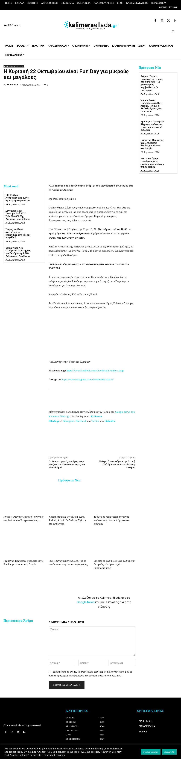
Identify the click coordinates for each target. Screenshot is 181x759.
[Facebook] (132, 20)
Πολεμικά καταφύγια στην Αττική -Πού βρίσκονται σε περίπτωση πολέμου (117, 464)
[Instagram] (138, 20)
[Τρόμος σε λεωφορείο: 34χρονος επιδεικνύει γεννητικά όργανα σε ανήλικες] (114, 499)
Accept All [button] (169, 751)
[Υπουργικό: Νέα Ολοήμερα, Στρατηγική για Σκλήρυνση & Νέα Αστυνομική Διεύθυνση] (38, 251)
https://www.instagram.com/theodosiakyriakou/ (87, 379)
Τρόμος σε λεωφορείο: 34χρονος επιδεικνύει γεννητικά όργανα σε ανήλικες (111, 520)
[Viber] (123, 84)
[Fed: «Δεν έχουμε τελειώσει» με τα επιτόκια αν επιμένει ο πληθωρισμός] (69, 543)
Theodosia (12, 84)
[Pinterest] (131, 84)
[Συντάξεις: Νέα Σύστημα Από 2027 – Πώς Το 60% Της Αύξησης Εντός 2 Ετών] (38, 214)
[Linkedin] (150, 20)
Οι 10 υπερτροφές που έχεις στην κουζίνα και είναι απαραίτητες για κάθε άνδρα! (67, 464)
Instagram (68, 421)
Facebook (81, 421)
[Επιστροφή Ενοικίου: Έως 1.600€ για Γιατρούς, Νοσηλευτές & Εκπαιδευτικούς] (114, 543)
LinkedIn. (110, 421)
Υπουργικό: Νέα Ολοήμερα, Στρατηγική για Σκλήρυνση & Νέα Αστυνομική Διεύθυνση (18, 252)
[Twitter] (144, 20)
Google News (86, 602)
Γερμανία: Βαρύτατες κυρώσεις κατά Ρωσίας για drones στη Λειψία (152, 144)
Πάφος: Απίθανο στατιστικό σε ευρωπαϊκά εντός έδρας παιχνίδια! (17, 233)
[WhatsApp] (107, 84)
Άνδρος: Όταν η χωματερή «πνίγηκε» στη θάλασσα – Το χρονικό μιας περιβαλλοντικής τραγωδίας (152, 83)
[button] (173, 31)
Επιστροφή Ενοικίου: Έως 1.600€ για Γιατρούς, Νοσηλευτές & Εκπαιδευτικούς (114, 564)
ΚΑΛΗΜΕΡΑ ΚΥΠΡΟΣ (14, 66)
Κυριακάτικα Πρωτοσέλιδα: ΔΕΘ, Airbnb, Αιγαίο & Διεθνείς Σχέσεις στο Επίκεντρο (67, 520)
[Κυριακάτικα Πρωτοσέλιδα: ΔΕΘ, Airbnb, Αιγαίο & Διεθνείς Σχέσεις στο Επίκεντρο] (69, 499)
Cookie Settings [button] (150, 751)
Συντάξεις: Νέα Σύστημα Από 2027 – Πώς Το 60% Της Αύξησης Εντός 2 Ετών (17, 215)
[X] (99, 84)
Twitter (95, 421)
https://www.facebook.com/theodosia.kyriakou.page (95, 370)
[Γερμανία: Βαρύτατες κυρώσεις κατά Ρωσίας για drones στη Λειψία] (24, 543)
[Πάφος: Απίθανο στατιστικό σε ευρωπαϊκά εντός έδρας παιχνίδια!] (38, 232)
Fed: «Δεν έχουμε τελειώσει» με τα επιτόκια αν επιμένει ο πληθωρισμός (152, 162)
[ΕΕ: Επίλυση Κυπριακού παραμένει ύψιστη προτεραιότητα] (38, 198)
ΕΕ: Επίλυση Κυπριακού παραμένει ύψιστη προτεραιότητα (17, 198)
